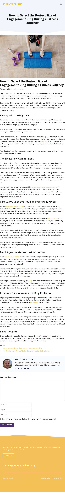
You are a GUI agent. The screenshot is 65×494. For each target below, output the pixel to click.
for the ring (34, 302)
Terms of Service (57, 478)
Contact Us (8, 456)
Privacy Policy (45, 478)
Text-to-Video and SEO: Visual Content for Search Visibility (22, 348)
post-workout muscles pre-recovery (44, 187)
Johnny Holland (12, 4)
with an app (51, 218)
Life (4, 345)
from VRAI (44, 141)
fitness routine (39, 165)
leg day (29, 281)
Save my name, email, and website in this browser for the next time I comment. (29, 419)
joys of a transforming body (14, 206)
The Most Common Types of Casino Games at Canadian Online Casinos (26, 351)
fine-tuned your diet (12, 257)
